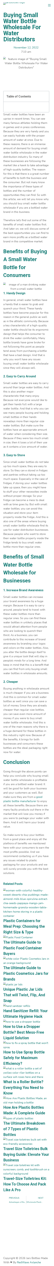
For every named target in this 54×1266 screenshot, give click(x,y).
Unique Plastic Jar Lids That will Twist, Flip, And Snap (24, 995)
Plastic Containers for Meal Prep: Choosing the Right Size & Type (24, 926)
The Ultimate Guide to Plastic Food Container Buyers (22, 948)
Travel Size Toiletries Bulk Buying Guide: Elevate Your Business (26, 1154)
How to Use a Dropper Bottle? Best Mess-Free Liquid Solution (23, 1032)
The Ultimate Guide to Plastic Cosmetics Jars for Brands (25, 973)
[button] (45, 96)
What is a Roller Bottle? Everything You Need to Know (23, 1087)
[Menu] (49, 5)
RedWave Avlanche (29, 1262)
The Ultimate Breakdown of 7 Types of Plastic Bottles (24, 1129)
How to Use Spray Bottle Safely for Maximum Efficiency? (24, 1058)
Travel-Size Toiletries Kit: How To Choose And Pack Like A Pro (25, 1184)
